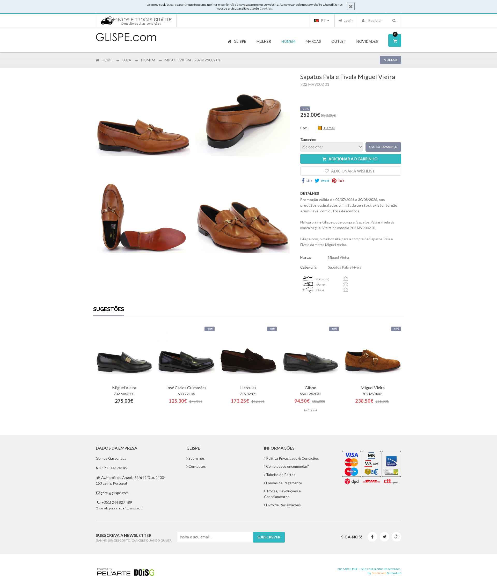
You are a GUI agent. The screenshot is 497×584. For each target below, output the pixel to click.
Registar (374, 20)
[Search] (394, 20)
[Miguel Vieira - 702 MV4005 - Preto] (124, 352)
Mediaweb (379, 573)
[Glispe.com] (126, 37)
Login (348, 20)
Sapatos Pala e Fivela (344, 267)
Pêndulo (395, 573)
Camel (329, 128)
